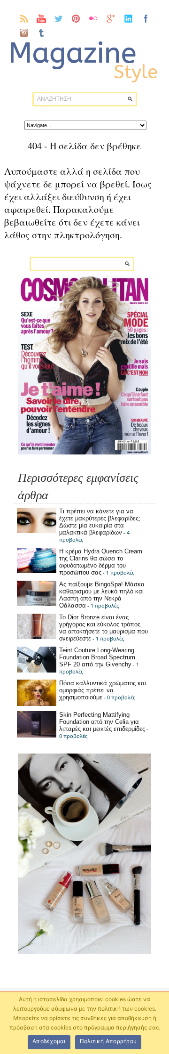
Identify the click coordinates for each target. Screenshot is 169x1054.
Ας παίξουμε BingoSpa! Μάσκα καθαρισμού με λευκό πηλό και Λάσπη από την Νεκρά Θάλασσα (102, 595)
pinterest (76, 18)
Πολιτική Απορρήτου (108, 1041)
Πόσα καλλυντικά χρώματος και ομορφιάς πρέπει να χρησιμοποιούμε (102, 690)
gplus (111, 18)
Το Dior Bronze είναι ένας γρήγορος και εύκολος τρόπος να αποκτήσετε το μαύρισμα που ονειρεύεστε (103, 628)
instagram (24, 32)
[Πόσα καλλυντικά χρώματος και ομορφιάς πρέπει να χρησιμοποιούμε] (36, 703)
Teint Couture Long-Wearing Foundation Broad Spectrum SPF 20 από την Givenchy (97, 657)
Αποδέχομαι (49, 1041)
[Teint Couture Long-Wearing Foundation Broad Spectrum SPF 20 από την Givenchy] (36, 670)
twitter (59, 18)
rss (24, 18)
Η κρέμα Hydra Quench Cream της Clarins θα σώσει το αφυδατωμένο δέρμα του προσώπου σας (100, 562)
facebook (146, 18)
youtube (41, 18)
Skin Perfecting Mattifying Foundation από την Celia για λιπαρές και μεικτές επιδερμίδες (102, 721)
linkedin (128, 18)
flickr (94, 18)
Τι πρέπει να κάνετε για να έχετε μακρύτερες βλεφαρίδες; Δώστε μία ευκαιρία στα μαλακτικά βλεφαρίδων (99, 522)
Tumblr (41, 32)
